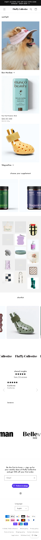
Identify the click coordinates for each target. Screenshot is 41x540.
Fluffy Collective (13, 528)
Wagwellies (6, 165)
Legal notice (15, 535)
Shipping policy (20, 532)
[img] (20, 374)
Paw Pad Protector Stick (9, 116)
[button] (4, 9)
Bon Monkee (7, 72)
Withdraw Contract (26, 535)
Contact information (33, 532)
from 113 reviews (20, 377)
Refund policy (24, 528)
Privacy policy (34, 528)
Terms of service (9, 532)
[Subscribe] (34, 478)
